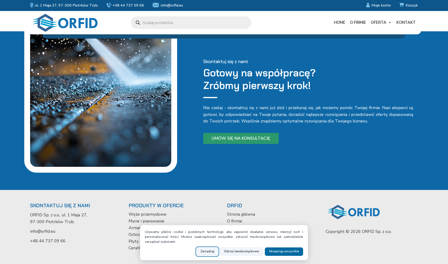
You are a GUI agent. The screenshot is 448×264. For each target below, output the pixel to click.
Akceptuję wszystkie (284, 251)
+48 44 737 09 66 (128, 5)
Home (339, 22)
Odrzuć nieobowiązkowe (241, 251)
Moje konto (381, 5)
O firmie (358, 22)
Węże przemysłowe (147, 214)
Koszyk (412, 5)
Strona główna (241, 214)
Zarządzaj (207, 251)
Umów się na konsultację (241, 138)
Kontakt (406, 22)
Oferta (378, 22)
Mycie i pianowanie (146, 221)
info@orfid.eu (172, 5)
